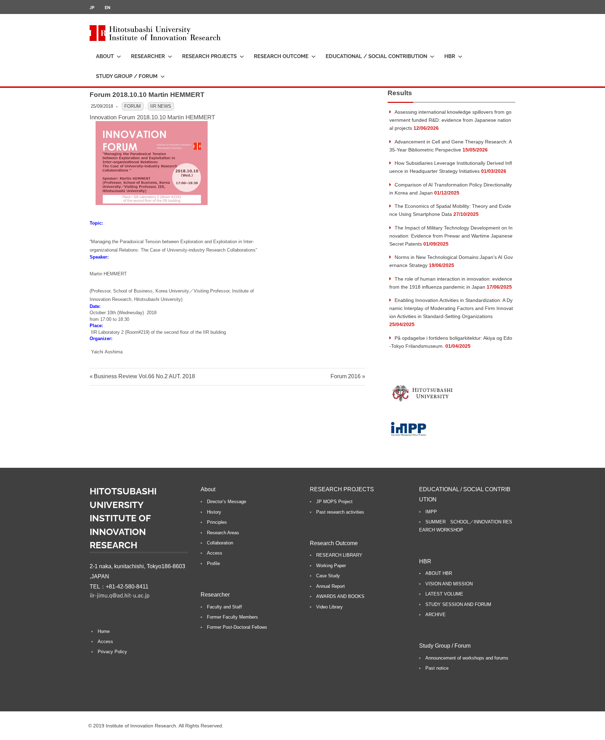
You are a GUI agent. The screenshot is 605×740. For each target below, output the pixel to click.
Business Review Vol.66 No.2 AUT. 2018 (144, 376)
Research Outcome (281, 56)
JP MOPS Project (334, 501)
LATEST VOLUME (444, 594)
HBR (449, 56)
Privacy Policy (112, 651)
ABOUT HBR (438, 573)
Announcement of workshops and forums (466, 658)
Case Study (328, 575)
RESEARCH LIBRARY (339, 555)
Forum (132, 106)
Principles (217, 522)
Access (105, 641)
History (214, 512)
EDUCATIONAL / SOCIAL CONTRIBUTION (376, 56)
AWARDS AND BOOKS (340, 596)
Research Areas (223, 532)
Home (104, 631)
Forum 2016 (346, 376)
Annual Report (330, 586)
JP (92, 7)
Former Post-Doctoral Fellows (237, 627)
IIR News (160, 106)
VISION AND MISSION (449, 583)
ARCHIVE (435, 614)
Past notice (436, 668)
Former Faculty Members (232, 617)
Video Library (329, 606)
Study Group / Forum (127, 76)
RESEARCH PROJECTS (209, 56)
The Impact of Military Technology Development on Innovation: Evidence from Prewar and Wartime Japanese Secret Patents (451, 236)
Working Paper (331, 565)
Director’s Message (226, 501)
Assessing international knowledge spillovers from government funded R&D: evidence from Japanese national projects (450, 120)
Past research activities (340, 512)
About (105, 56)
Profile (213, 563)
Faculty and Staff (224, 606)
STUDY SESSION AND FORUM (458, 604)
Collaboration (220, 542)
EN (107, 7)
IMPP (431, 511)
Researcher (148, 56)
